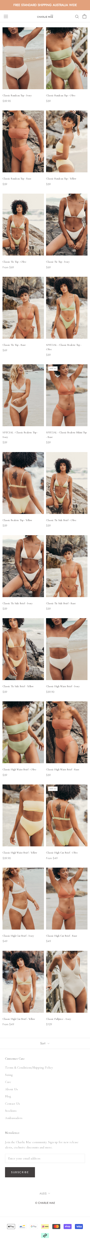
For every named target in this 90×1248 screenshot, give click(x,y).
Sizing (9, 1075)
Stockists (11, 1111)
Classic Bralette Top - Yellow (17, 520)
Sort (43, 1043)
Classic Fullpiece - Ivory (58, 1019)
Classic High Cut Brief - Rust (61, 935)
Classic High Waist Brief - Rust (62, 769)
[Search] (77, 16)
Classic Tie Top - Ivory (58, 261)
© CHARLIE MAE (45, 1203)
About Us (11, 1089)
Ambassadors (13, 1118)
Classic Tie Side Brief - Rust (61, 603)
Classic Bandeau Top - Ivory (17, 95)
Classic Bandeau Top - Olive (61, 95)
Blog (8, 1096)
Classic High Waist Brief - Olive (19, 769)
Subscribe (20, 1172)
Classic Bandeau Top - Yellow (61, 178)
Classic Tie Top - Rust (14, 345)
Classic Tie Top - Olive (14, 261)
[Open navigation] (6, 16)
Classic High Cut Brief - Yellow (19, 1019)
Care (8, 1082)
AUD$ (43, 1193)
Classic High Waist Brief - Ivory (63, 686)
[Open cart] (84, 16)
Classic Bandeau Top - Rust (17, 178)
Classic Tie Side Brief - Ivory (18, 603)
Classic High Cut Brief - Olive (62, 852)
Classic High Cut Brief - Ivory (18, 935)
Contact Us (12, 1103)
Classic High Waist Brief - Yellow (20, 852)
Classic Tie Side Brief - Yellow (18, 686)
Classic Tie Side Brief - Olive (61, 520)
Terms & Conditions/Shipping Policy (29, 1067)
